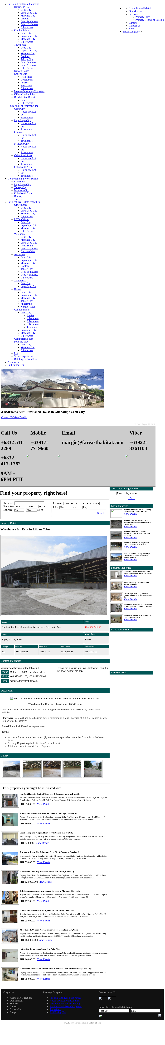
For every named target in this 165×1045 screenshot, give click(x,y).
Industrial (25, 82)
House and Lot (21, 6)
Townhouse (20, 44)
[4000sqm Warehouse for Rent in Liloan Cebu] (12, 776)
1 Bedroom (33, 318)
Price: (56, 507)
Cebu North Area (29, 24)
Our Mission (135, 11)
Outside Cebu (28, 251)
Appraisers (13, 362)
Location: (58, 503)
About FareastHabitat (140, 8)
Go (131, 498)
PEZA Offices (21, 219)
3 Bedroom (33, 324)
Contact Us (134, 25)
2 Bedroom (33, 321)
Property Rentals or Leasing (149, 19)
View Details (20, 417)
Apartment (19, 254)
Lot (22, 114)
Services (133, 14)
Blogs (132, 28)
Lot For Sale (20, 73)
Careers (133, 22)
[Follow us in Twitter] (112, 1004)
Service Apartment (23, 356)
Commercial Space (23, 338)
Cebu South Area (29, 21)
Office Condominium (25, 94)
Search (100, 513)
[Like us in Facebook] (103, 1004)
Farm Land (26, 85)
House (17, 289)
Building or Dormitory (25, 359)
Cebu (23, 100)
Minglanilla (26, 303)
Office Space (20, 204)
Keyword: (8, 503)
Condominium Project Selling (23, 178)
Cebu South (27, 245)
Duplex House (21, 71)
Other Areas (27, 27)
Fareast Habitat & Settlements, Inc (88, 1023)
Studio (30, 315)
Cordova (25, 18)
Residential (26, 76)
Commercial (27, 79)
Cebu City (26, 9)
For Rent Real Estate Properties (24, 202)
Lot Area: (8, 509)
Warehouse (19, 234)
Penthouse (32, 327)
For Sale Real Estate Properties (23, 4)
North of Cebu (28, 306)
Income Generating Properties (29, 91)
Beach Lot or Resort (24, 97)
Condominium (21, 30)
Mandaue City (28, 15)
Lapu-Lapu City (29, 12)
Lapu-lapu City (28, 330)
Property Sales (142, 17)
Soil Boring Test (16, 365)
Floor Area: (9, 506)
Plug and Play (21, 341)
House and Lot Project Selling (23, 105)
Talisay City (27, 59)
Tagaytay (19, 199)
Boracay (18, 196)
